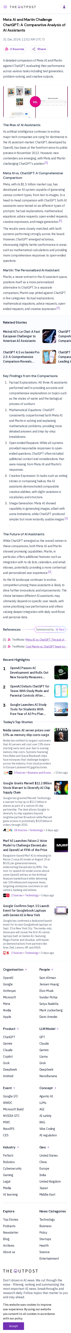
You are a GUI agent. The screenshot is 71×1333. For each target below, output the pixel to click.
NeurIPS (8, 1129)
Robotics (9, 1162)
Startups (45, 1239)
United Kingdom (50, 1181)
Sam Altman (47, 978)
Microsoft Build (13, 1109)
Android (8, 1076)
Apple (7, 1017)
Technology (47, 1219)
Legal (6, 1181)
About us (9, 1252)
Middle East (47, 1194)
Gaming (8, 1175)
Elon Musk (46, 991)
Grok (6, 1063)
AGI (41, 1109)
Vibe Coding (47, 1129)
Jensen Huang (49, 984)
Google (8, 984)
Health (44, 1245)
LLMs (42, 1103)
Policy (43, 1232)
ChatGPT (9, 1037)
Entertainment (49, 1258)
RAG (42, 1122)
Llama (43, 1056)
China (43, 1162)
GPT (42, 1037)
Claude (7, 1050)
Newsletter (10, 1232)
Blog (6, 1239)
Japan (43, 1188)
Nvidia (7, 1010)
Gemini (7, 1043)
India (42, 1175)
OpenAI (8, 978)
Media (7, 1188)
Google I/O (10, 1096)
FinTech (8, 1155)
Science (44, 1252)
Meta (6, 1004)
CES (6, 1135)
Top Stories (10, 1219)
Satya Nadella (49, 1004)
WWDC (7, 1103)
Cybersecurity (12, 1168)
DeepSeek (10, 1069)
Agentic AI (46, 1096)
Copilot (8, 1056)
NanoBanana (48, 1076)
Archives (8, 1245)
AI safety (45, 1116)
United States (48, 1155)
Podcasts (9, 1226)
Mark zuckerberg (51, 1010)
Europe (44, 1168)
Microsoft (9, 997)
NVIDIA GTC (11, 1116)
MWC (6, 1122)
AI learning (10, 1194)
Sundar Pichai (48, 997)
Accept (13, 1326)
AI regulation (48, 1135)
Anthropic (9, 991)
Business (45, 1226)
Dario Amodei (48, 1017)
